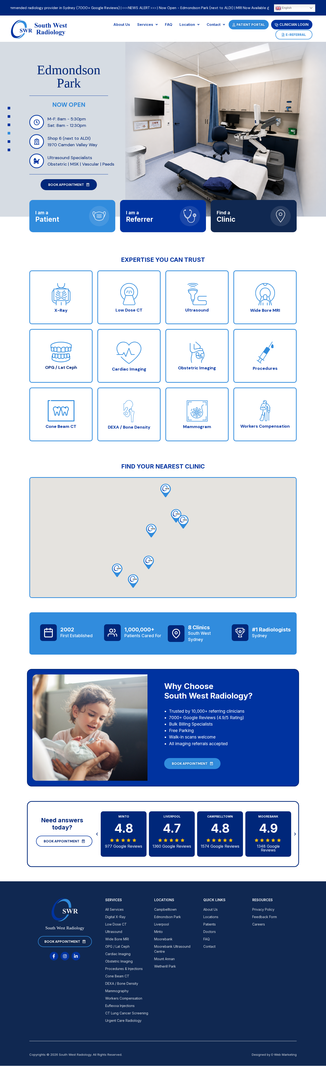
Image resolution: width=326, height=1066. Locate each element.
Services (145, 24)
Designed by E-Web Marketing (274, 1054)
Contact (214, 24)
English (286, 8)
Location (187, 24)
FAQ (168, 24)
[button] (133, 581)
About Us (121, 24)
